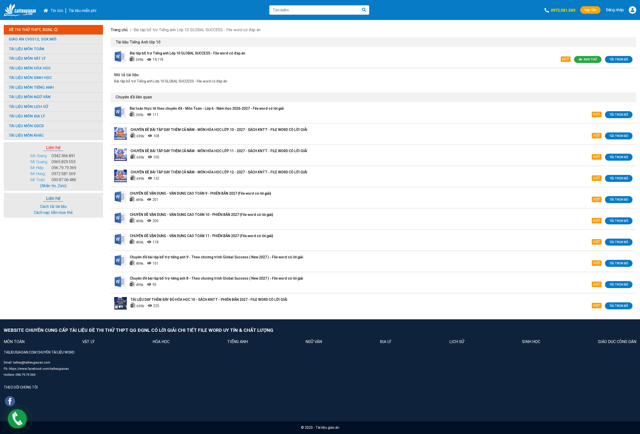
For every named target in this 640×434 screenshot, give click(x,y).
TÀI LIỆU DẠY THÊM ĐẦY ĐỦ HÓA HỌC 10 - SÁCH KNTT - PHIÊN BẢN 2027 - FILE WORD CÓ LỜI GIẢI (208, 300)
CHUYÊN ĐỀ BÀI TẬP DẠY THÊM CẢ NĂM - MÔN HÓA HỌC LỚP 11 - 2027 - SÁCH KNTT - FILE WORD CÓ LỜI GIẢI (218, 151)
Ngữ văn (314, 341)
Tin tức (57, 10)
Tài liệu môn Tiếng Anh (31, 87)
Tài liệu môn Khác (26, 135)
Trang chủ (119, 29)
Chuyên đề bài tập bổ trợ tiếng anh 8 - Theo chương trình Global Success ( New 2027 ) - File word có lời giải (216, 278)
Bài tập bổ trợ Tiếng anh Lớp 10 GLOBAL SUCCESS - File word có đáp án (187, 53)
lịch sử (456, 341)
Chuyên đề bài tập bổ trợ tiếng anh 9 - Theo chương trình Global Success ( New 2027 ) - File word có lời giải (216, 257)
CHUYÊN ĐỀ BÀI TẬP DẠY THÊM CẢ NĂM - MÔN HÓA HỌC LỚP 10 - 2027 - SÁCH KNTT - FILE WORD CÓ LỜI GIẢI (218, 130)
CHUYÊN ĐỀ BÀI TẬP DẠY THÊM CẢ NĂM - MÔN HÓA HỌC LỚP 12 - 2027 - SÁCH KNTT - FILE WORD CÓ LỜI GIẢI (218, 172)
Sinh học (531, 341)
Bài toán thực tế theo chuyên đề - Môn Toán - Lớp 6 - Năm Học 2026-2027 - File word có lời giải (207, 108)
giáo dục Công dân (617, 341)
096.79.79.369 (64, 167)
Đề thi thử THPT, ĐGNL (31, 29)
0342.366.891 (64, 155)
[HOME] (44, 10)
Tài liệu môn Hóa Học (30, 68)
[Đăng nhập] (632, 10)
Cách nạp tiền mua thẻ (53, 212)
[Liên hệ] (17, 418)
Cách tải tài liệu (53, 206)
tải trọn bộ (618, 59)
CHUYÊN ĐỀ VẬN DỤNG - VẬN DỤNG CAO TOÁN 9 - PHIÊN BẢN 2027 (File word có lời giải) (200, 193)
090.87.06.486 (64, 179)
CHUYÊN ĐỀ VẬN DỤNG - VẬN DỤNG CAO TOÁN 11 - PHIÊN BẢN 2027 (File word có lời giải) (201, 236)
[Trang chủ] (20, 10)
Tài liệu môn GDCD (26, 126)
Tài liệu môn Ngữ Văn (29, 97)
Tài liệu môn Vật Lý (27, 58)
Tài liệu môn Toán (26, 49)
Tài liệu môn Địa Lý (27, 116)
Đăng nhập (615, 9)
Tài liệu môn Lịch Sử (28, 106)
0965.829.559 (64, 161)
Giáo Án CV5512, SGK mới (32, 39)
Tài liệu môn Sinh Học (30, 77)
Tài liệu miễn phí (82, 10)
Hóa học (161, 341)
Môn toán (14, 341)
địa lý (385, 341)
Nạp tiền (590, 10)
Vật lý (88, 341)
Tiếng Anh (237, 341)
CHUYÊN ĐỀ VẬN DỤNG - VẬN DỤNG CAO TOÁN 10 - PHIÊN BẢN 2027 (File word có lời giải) (201, 215)
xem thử (590, 59)
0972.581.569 (64, 173)
